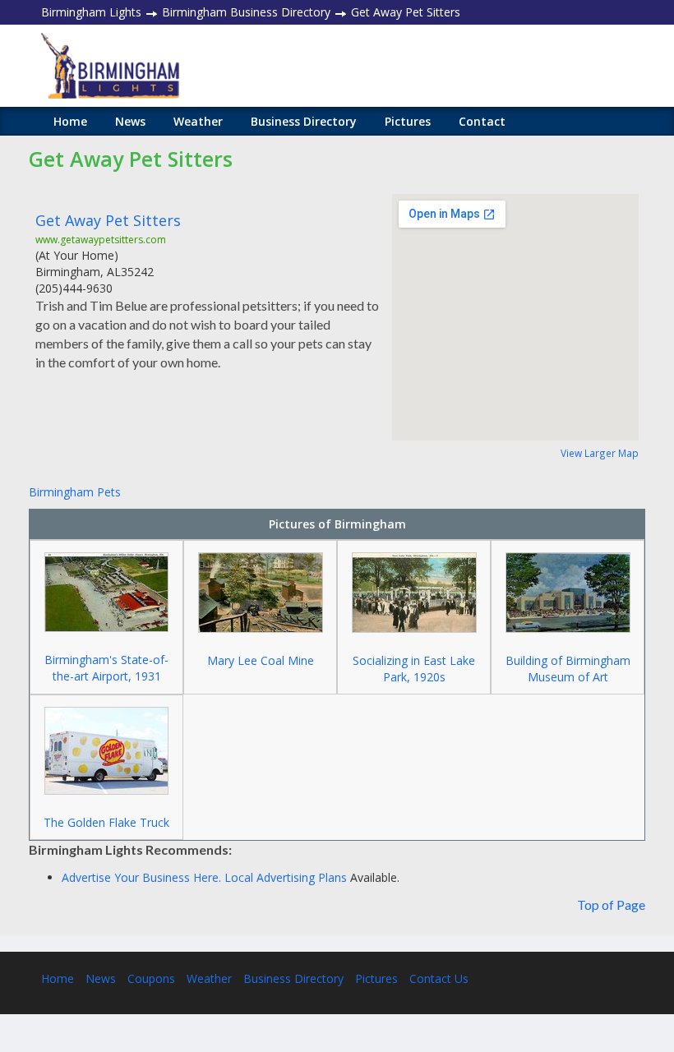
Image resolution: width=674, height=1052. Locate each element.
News (130, 121)
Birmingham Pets (75, 492)
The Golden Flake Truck (106, 822)
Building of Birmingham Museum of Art (567, 669)
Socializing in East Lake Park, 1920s (414, 669)
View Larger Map (600, 452)
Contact (482, 121)
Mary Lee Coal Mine (260, 660)
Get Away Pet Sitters (108, 220)
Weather (198, 121)
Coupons (151, 978)
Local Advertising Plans (285, 877)
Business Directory (304, 121)
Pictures (408, 121)
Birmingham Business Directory (246, 12)
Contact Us (439, 978)
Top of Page (611, 904)
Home (70, 121)
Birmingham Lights (91, 12)
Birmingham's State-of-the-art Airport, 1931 (106, 668)
